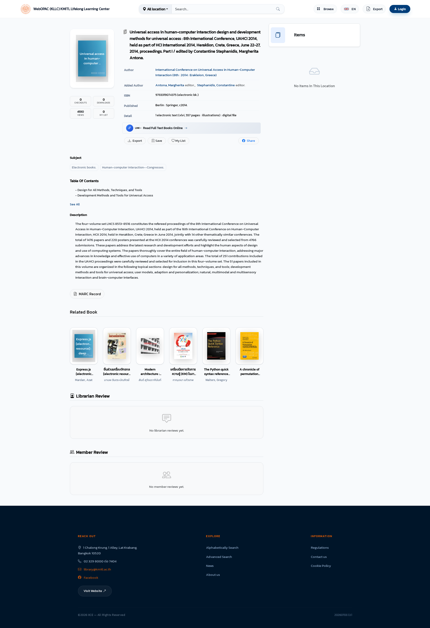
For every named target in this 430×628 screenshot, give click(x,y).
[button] (65, 9)
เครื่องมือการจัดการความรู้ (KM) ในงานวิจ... (183, 371)
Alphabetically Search (222, 547)
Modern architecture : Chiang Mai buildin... (150, 371)
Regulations (320, 547)
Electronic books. (84, 167)
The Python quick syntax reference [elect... (216, 371)
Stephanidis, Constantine (216, 85)
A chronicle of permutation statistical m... (249, 371)
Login (402, 9)
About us (213, 574)
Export (137, 140)
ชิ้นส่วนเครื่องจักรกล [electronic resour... (117, 371)
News (210, 565)
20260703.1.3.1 (343, 615)
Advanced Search (219, 556)
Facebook (90, 577)
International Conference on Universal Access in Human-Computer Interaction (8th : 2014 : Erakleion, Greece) (205, 72)
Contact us (319, 556)
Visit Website (93, 591)
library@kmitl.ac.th (97, 569)
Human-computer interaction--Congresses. (133, 167)
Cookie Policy (321, 565)
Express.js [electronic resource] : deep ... (84, 371)
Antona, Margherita (169, 85)
